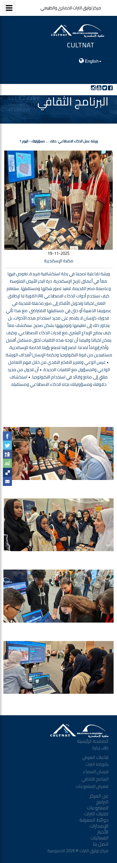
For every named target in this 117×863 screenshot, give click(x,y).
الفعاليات (99, 837)
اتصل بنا (100, 844)
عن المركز (99, 795)
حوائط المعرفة (94, 819)
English (91, 61)
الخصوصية (56, 851)
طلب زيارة (100, 748)
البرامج (102, 801)
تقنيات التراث (96, 813)
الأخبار (102, 831)
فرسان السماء (95, 771)
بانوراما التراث (96, 764)
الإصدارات (99, 825)
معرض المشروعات (92, 786)
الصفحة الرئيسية (92, 741)
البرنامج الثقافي (95, 779)
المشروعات (97, 807)
